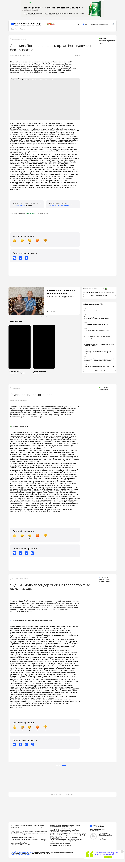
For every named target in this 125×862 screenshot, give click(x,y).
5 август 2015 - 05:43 (15, 55)
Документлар (56, 794)
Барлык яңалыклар (99, 370)
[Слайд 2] (41, 316)
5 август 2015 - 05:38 (15, 594)
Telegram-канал (31, 213)
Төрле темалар (68, 794)
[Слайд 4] (46, 316)
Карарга (108, 857)
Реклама (23, 29)
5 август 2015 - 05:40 (15, 400)
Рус (77, 24)
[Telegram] (26, 258)
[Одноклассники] (20, 258)
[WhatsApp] (32, 553)
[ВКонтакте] (14, 258)
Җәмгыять (16, 388)
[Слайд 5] (49, 316)
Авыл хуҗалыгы (18, 39)
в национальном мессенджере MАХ (61, 205)
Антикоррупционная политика (20, 851)
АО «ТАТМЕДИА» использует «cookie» (22, 852)
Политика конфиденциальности (20, 854)
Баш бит (14, 29)
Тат (86, 24)
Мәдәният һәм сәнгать (20, 578)
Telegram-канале (19, 205)
